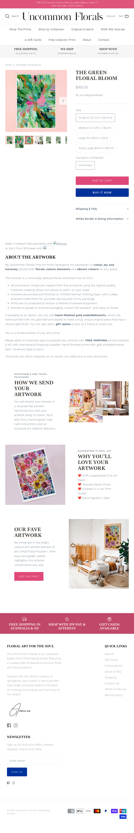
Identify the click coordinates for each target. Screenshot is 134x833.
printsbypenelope (91, 95)
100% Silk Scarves (113, 29)
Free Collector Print (62, 39)
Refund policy (114, 695)
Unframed (85, 165)
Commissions (113, 665)
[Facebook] (9, 725)
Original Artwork (82, 29)
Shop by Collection (51, 29)
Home (8, 64)
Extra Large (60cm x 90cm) (96, 148)
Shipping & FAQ (86, 208)
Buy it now (102, 192)
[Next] (63, 101)
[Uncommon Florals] (62, 16)
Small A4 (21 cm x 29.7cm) (95, 117)
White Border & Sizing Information (99, 218)
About (87, 39)
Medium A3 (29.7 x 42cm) (95, 127)
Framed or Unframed (89, 157)
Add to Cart (102, 180)
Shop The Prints (20, 29)
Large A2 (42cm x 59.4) (93, 138)
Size (78, 110)
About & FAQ (113, 671)
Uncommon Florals (25, 810)
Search (109, 654)
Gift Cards (111, 659)
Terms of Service (115, 689)
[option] (36, 101)
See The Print (29, 576)
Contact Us (112, 683)
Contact (103, 39)
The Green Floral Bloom (28, 64)
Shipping (110, 677)
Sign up (17, 772)
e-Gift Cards (33, 39)
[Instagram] (16, 725)
